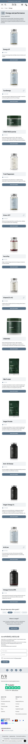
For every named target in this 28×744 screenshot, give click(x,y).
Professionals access (5, 701)
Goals (6, 8)
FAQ (16, 698)
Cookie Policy (7, 738)
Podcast (17, 711)
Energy (10, 612)
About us (3, 698)
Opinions (3, 711)
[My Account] (22, 5)
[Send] (25, 741)
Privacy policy (18, 658)
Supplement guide (19, 708)
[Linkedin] (20, 670)
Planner (17, 706)
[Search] (5, 5)
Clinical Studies (4, 706)
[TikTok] (16, 670)
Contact (17, 703)
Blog (2, 708)
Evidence (3, 703)
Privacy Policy (5, 736)
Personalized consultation (21, 714)
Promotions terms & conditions (17, 738)
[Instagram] (7, 670)
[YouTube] (12, 670)
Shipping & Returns (20, 701)
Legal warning (12, 736)
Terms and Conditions (21, 736)
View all (4, 612)
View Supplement (14, 60)
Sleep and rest (17, 612)
